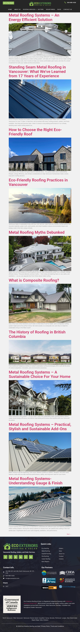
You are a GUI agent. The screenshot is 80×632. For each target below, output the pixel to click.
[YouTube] (31, 557)
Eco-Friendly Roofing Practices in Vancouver (38, 182)
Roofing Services (29, 9)
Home (10, 9)
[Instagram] (5, 557)
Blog (59, 9)
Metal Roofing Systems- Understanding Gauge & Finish (35, 480)
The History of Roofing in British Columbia (37, 334)
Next (69, 534)
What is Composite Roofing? (34, 280)
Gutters (40, 9)
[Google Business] (16, 557)
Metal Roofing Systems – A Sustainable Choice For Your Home (39, 374)
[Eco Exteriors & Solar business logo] (40, 4)
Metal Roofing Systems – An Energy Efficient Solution (34, 17)
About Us (17, 9)
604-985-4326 (71, 2)
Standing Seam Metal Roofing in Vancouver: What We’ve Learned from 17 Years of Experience (37, 71)
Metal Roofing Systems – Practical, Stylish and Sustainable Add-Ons (40, 426)
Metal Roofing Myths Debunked (37, 232)
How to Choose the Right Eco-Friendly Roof (35, 131)
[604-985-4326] (65, 2)
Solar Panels (50, 9)
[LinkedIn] (21, 557)
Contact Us (68, 9)
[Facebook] (10, 557)
